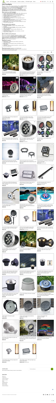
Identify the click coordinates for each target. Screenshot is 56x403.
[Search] (48, 1)
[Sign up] (52, 369)
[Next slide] (17, 62)
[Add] (52, 335)
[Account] (50, 1)
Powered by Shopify (13, 394)
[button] (48, 52)
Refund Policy (4, 383)
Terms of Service (5, 385)
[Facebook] (43, 394)
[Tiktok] (49, 394)
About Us (4, 376)
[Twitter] (51, 394)
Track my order (5, 379)
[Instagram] (45, 394)
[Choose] (17, 69)
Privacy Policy (4, 384)
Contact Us (4, 377)
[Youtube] (47, 394)
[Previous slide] (4, 62)
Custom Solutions (5, 378)
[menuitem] (34, 1)
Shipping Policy (5, 382)
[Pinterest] (53, 394)
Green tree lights (7, 394)
